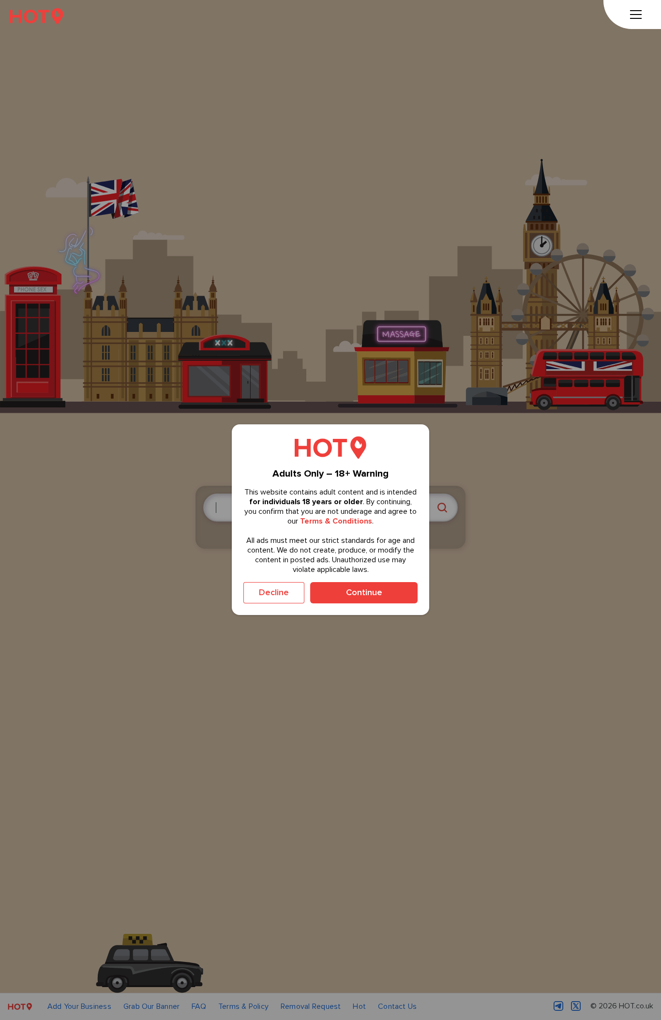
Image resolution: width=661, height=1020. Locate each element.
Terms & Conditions (336, 521)
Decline (274, 592)
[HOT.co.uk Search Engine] (36, 16)
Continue (364, 592)
